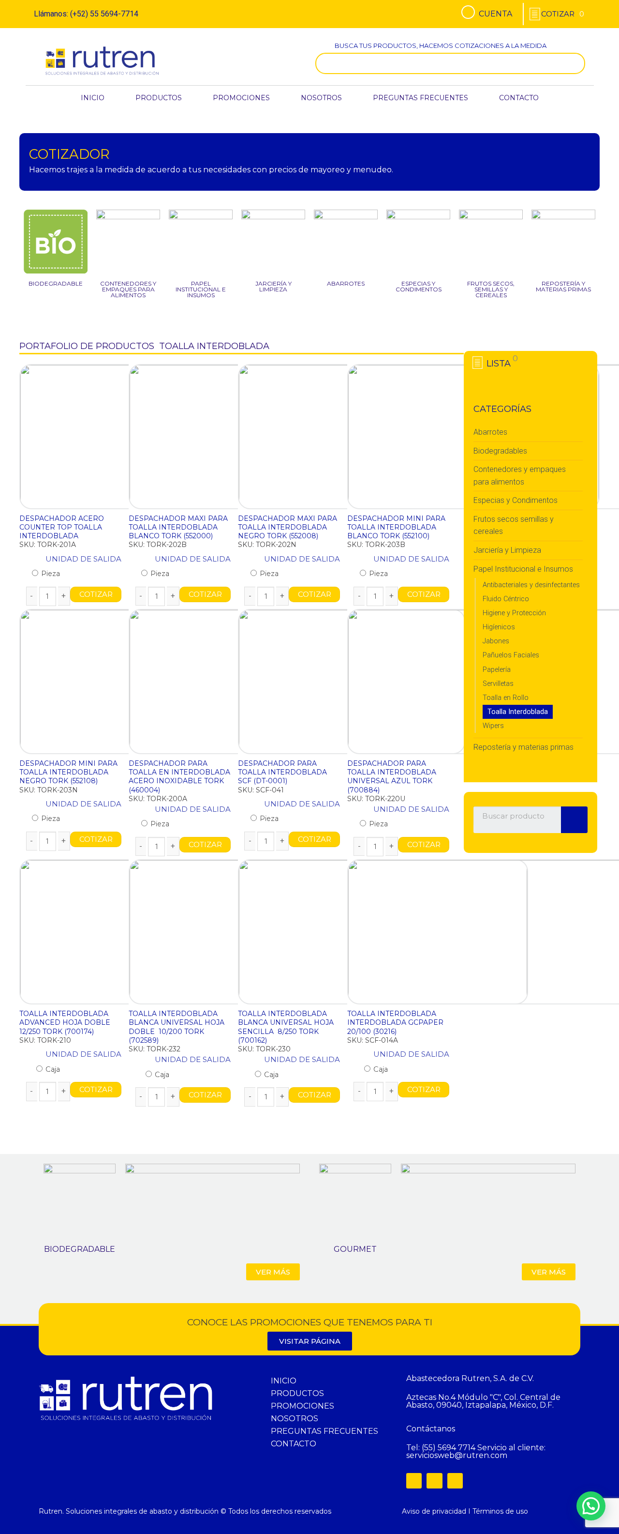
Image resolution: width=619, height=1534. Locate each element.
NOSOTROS (321, 97)
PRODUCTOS (158, 97)
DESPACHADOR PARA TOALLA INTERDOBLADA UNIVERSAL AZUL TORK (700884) (391, 776)
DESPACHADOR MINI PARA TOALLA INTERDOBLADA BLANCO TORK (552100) (396, 527)
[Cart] (562, 13)
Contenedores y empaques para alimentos (519, 475)
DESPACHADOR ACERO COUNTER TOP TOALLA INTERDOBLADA (61, 527)
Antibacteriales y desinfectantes (531, 585)
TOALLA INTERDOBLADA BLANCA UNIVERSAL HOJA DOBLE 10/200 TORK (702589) (176, 1027)
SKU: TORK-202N (267, 544)
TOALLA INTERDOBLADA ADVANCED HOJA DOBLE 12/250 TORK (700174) (65, 1022)
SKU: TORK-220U (376, 798)
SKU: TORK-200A (158, 798)
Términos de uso (500, 1511)
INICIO (92, 97)
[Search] (575, 63)
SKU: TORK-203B (376, 544)
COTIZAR (95, 594)
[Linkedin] (455, 1480)
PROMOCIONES (241, 97)
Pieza (49, 573)
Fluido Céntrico (506, 599)
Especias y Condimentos (515, 500)
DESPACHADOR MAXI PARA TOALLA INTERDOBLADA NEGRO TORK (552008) (287, 527)
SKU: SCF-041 (261, 790)
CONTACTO (519, 97)
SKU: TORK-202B (158, 544)
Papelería (497, 670)
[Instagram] (434, 1480)
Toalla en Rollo (506, 698)
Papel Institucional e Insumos (523, 569)
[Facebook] (414, 1480)
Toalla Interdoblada (517, 712)
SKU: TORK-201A (47, 544)
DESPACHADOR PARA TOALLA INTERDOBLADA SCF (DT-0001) (282, 772)
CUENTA (495, 13)
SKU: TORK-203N (48, 790)
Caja (52, 1069)
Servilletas (498, 684)
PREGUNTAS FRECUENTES (420, 97)
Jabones (496, 641)
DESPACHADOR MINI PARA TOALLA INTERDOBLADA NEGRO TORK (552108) (68, 772)
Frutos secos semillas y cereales (513, 525)
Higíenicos (499, 627)
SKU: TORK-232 (154, 1049)
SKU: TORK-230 (264, 1049)
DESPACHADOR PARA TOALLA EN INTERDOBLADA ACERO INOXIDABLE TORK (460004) (179, 776)
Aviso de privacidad (434, 1511)
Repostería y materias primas (523, 747)
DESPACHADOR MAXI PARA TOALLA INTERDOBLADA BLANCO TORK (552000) (178, 527)
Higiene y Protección (514, 613)
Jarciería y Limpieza (507, 550)
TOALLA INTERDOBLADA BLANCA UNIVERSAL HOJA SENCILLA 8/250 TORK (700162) (286, 1027)
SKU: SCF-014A (372, 1040)
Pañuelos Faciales (511, 655)
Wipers (493, 726)
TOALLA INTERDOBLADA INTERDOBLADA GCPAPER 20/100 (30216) (395, 1022)
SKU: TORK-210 (45, 1040)
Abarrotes (490, 432)
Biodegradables (500, 451)
